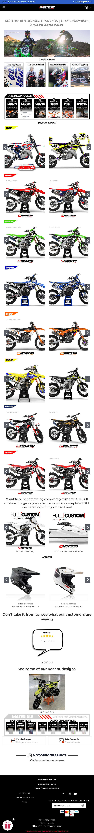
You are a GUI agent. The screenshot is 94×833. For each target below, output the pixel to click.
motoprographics (49, 755)
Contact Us (24, 793)
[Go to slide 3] (47, 662)
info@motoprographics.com (48, 826)
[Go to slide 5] (51, 662)
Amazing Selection (70, 739)
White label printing (47, 780)
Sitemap (65, 831)
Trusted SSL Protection (27, 742)
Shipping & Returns (25, 797)
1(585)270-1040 (85, 2)
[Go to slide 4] (49, 662)
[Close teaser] (13, 819)
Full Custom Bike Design (25, 551)
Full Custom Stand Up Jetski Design (69, 551)
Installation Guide (47, 784)
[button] (14, 74)
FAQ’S (24, 802)
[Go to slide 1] (5, 147)
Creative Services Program (47, 788)
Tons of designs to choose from (72, 742)
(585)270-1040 (48, 823)
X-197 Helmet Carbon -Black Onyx (25, 606)
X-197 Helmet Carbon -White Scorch (68, 606)
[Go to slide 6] (53, 712)
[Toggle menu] (11, 7)
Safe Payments (26, 739)
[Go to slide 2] (89, 147)
